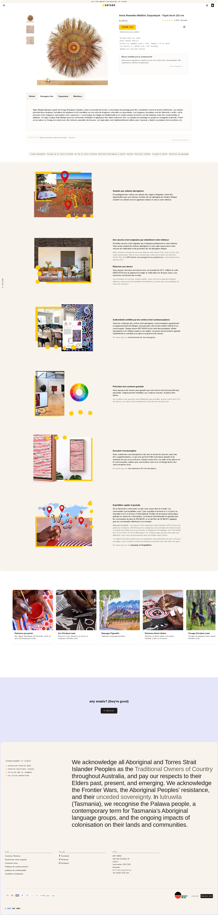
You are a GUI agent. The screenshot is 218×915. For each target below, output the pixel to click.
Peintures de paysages (179, 154)
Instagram (64, 863)
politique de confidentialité (15, 870)
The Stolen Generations (18, 775)
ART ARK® (16, 908)
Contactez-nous (11, 863)
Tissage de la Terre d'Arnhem (59, 154)
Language (195, 896)
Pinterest (64, 860)
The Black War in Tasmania (20, 772)
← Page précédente (37, 154)
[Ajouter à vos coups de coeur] (184, 27)
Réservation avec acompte (129, 32)
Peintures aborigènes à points (112, 154)
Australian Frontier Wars (19, 766)
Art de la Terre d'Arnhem (85, 154)
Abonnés (130, 154)
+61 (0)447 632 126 (121, 873)
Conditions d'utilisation (14, 874)
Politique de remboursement (16, 867)
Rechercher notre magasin (16, 860)
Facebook (65, 856)
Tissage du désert (160, 154)
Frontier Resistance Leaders (21, 769)
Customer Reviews (12, 856)
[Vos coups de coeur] (207, 5)
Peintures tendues (142, 154)
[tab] (32, 96)
